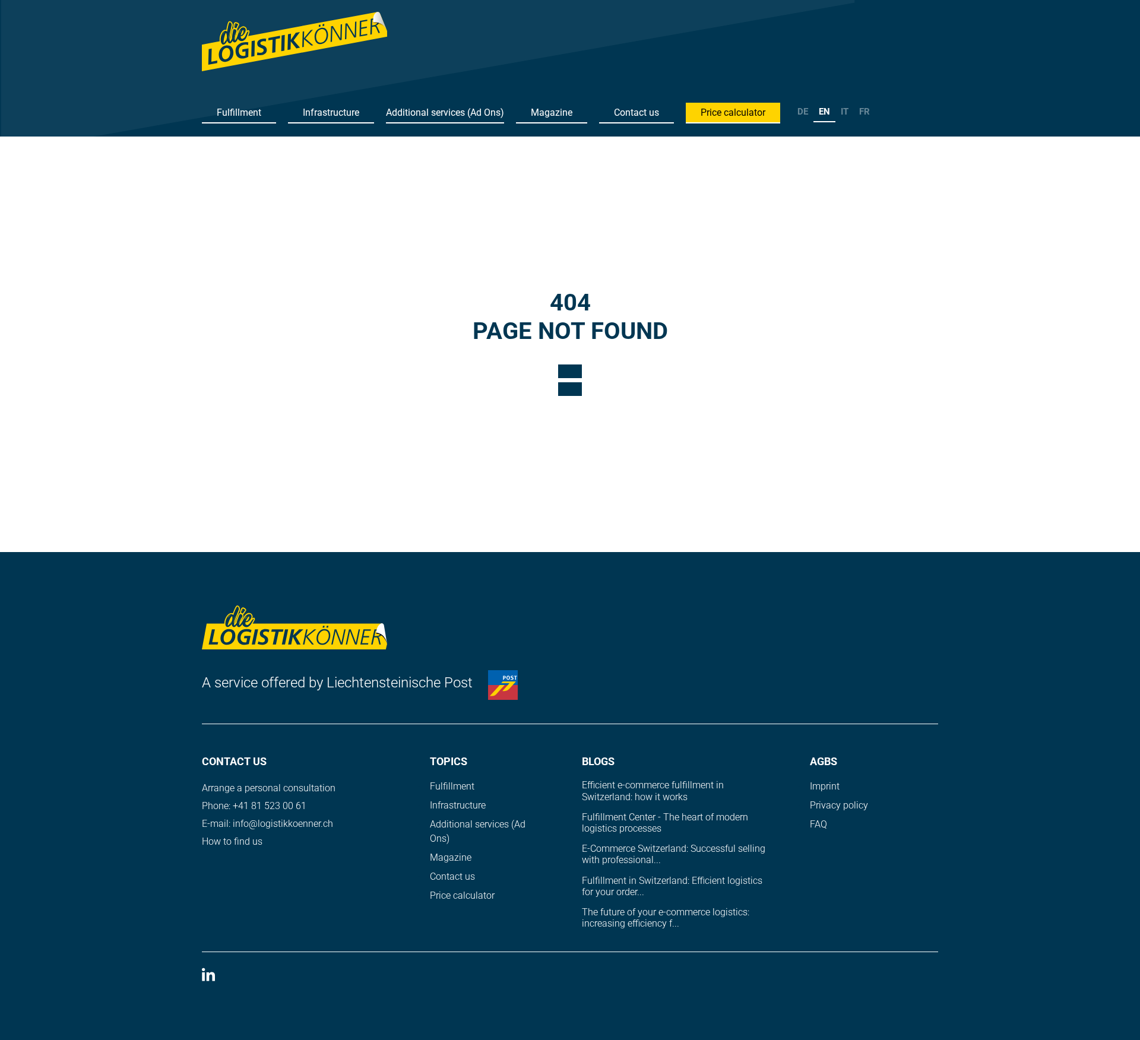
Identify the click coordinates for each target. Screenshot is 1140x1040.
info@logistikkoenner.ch (283, 823)
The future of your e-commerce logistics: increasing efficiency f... (665, 917)
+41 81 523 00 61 (269, 805)
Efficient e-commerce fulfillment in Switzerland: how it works (653, 790)
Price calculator (733, 112)
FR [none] (864, 111)
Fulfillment (239, 112)
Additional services (445, 112)
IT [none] (844, 111)
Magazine (551, 112)
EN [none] (824, 111)
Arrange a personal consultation (268, 788)
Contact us (636, 112)
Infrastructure (331, 112)
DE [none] (802, 111)
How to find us (232, 841)
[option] (802, 113)
